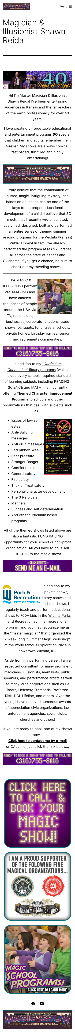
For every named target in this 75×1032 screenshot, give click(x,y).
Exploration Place (52, 645)
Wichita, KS (46, 651)
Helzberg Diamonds (34, 690)
